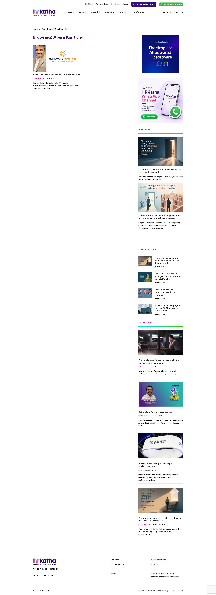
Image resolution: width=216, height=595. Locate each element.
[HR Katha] (44, 12)
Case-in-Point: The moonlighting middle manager (164, 292)
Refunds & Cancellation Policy (157, 591)
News (81, 12)
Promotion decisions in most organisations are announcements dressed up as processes (159, 217)
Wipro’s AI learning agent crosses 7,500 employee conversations (167, 308)
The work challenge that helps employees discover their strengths (167, 260)
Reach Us (115, 4)
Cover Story (155, 564)
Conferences (139, 12)
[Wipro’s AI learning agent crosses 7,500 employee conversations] (145, 309)
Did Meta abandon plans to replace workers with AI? (156, 465)
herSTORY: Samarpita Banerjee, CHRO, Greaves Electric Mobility (167, 276)
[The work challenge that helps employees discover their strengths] (145, 261)
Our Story (89, 4)
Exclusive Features (158, 560)
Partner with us (102, 4)
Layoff (140, 470)
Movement (37, 78)
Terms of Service (177, 591)
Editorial (153, 569)
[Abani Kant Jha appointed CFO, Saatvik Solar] (56, 58)
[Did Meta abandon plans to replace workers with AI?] (160, 445)
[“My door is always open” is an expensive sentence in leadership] (160, 151)
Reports (122, 12)
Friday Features (144, 524)
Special (94, 12)
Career (125, 4)
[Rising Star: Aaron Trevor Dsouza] (160, 394)
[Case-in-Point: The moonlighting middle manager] (145, 293)
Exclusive (67, 12)
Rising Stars (143, 416)
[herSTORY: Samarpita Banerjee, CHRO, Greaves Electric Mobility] (145, 277)
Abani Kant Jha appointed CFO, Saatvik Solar (56, 75)
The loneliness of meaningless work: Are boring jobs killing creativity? (158, 361)
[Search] (182, 12)
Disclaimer (140, 591)
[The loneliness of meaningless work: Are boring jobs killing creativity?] (160, 342)
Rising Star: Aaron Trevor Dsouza (155, 412)
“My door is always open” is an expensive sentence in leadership (159, 171)
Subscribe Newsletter (144, 4)
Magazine (109, 12)
